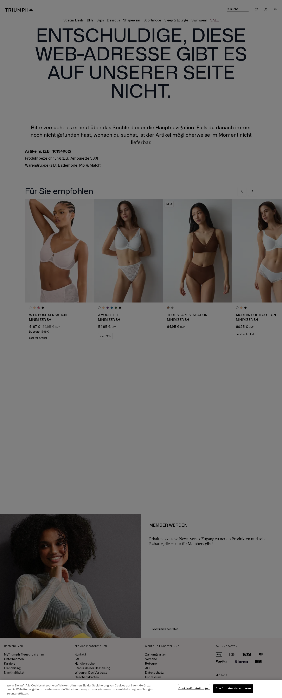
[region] (141, 689)
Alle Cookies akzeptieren (233, 688)
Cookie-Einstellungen (194, 688)
